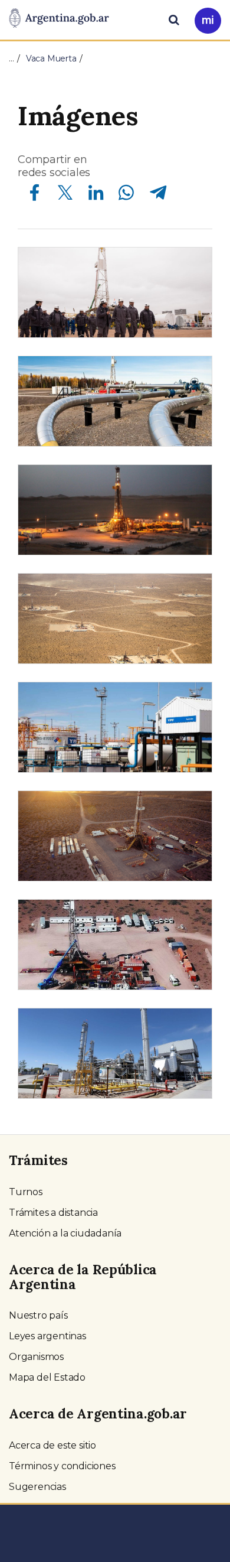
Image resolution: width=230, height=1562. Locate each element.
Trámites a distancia (53, 1212)
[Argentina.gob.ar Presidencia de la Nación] (59, 19)
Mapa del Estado (47, 1377)
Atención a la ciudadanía (65, 1233)
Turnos (25, 1191)
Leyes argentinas (47, 1336)
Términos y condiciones (62, 1466)
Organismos (36, 1356)
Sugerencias (37, 1486)
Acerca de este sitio (52, 1445)
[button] (115, 292)
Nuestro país (38, 1315)
